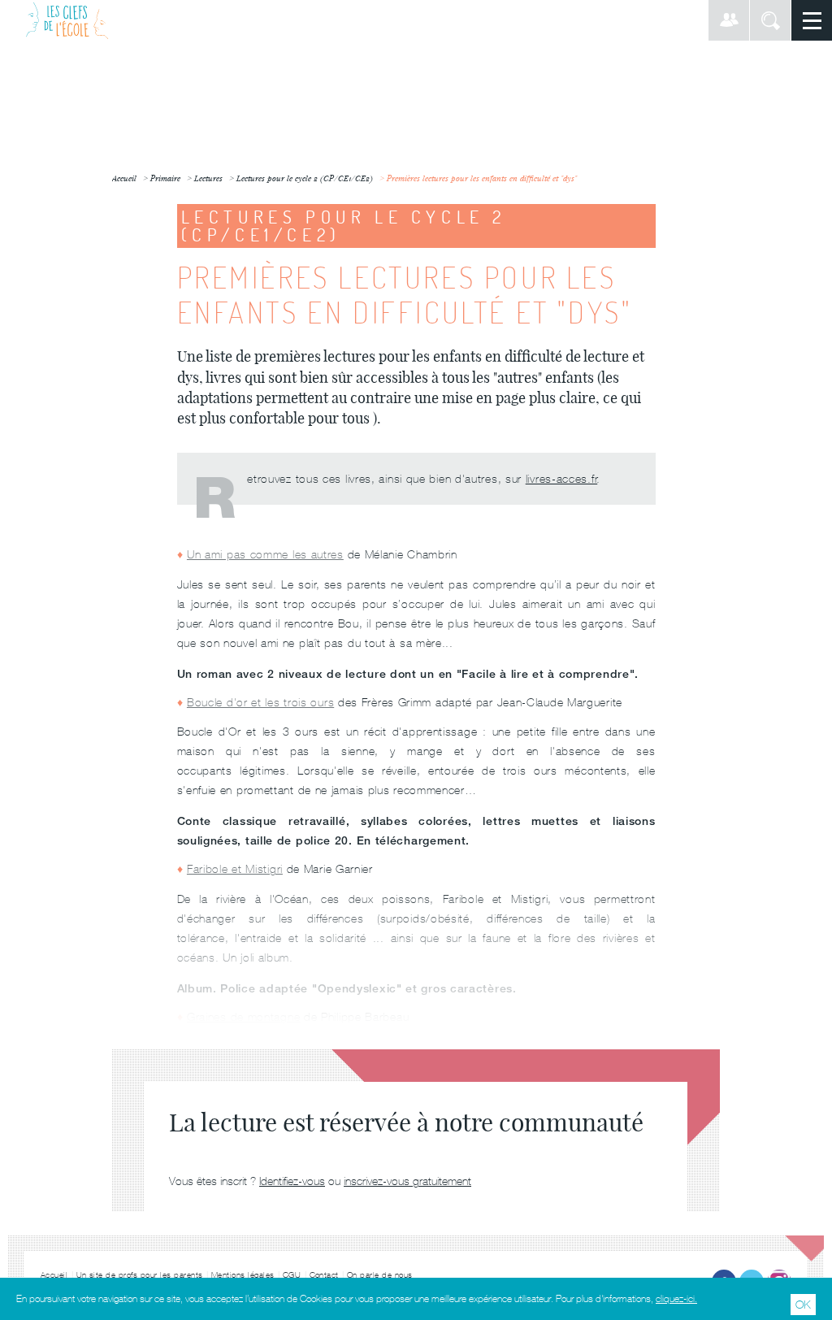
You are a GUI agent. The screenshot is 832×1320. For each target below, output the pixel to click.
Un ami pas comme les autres (265, 554)
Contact (325, 1274)
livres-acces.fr (562, 478)
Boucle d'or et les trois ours (260, 702)
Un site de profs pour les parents (140, 1274)
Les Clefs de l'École (67, 20)
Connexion (728, 20)
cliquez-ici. (676, 1299)
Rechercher (770, 20)
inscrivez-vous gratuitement (407, 1181)
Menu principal (811, 20)
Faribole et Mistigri (235, 868)
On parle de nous (380, 1274)
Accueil (54, 1274)
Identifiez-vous (292, 1181)
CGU (292, 1274)
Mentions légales (243, 1274)
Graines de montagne (243, 1016)
